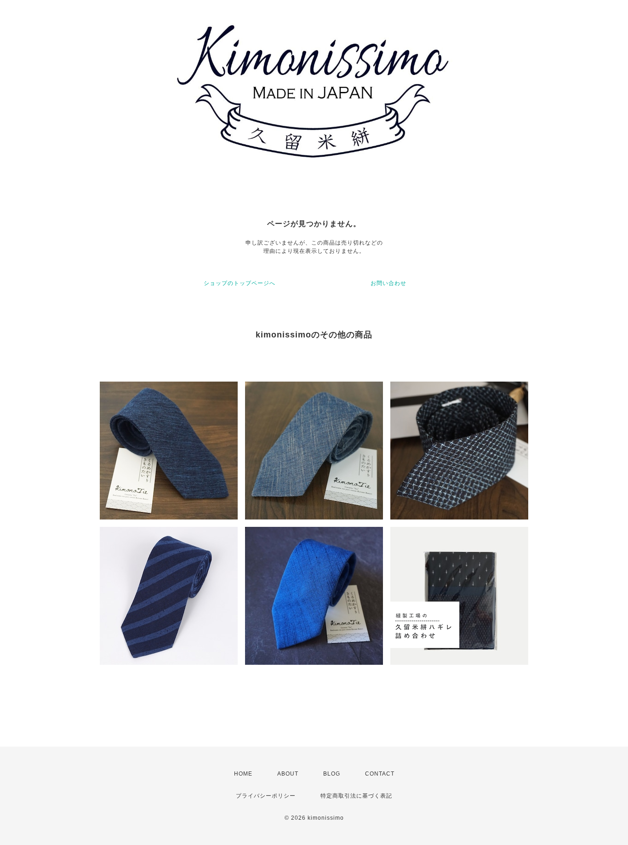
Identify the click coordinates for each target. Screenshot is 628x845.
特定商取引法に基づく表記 (356, 796)
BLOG (331, 774)
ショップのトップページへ (239, 283)
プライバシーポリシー (266, 796)
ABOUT (287, 774)
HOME (243, 774)
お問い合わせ (388, 283)
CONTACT (379, 774)
